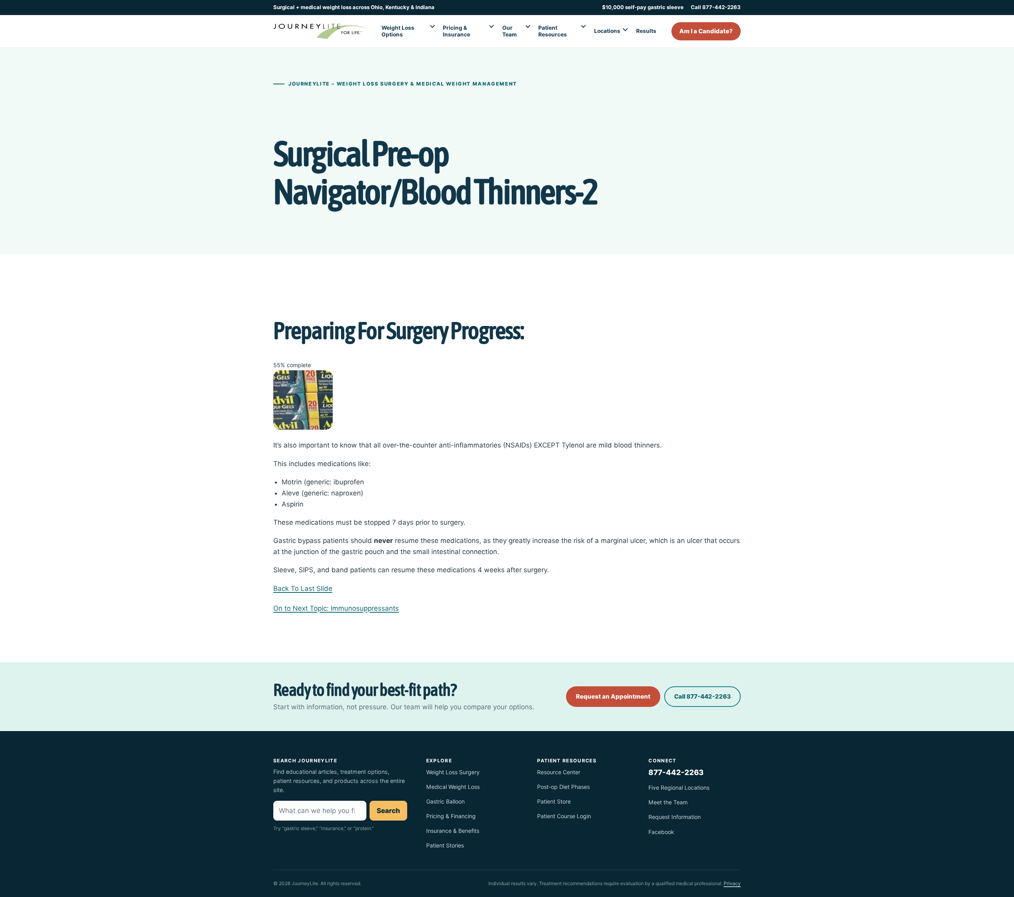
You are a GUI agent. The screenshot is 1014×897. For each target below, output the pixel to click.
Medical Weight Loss (453, 786)
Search (388, 811)
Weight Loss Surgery (453, 772)
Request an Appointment (613, 696)
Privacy (732, 883)
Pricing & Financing (451, 816)
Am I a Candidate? (706, 31)
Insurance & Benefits (452, 830)
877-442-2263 (675, 772)
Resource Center (558, 772)
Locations (607, 31)
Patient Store (554, 801)
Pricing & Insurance (456, 31)
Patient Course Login (564, 816)
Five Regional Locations (678, 787)
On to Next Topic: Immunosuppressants (336, 608)
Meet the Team (668, 802)
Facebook (661, 831)
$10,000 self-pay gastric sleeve (643, 7)
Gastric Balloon (445, 801)
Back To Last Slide (302, 588)
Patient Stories (445, 845)
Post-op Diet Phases (563, 786)
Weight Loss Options (397, 31)
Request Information (674, 816)
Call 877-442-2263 (716, 7)
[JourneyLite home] (319, 31)
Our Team (509, 31)
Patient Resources (552, 31)
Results (646, 31)
